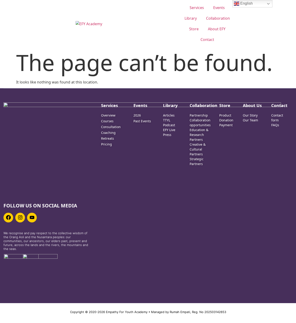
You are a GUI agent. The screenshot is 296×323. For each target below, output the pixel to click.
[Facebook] (8, 217)
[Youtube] (32, 217)
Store (194, 28)
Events (219, 7)
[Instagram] (20, 217)
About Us (252, 105)
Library (191, 18)
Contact (207, 39)
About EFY (216, 28)
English (246, 3)
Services (197, 7)
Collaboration (218, 18)
